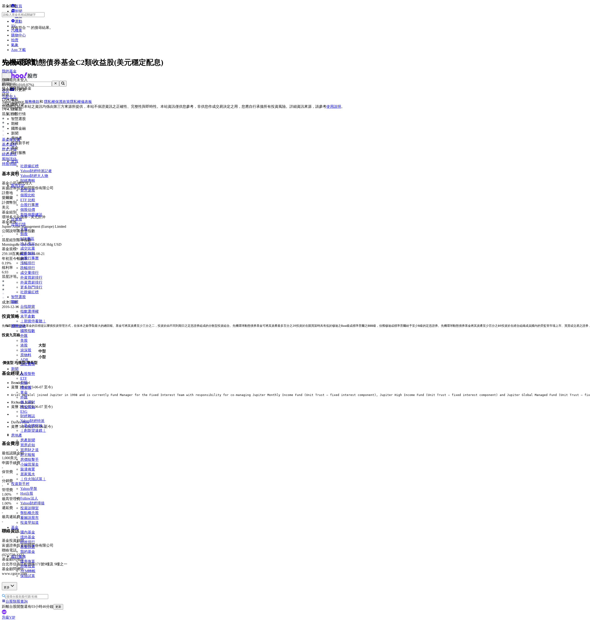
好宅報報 (27, 455)
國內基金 (27, 532)
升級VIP (8, 617)
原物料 (25, 355)
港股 (24, 345)
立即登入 (9, 97)
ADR (24, 360)
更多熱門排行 (31, 287)
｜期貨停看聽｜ (33, 321)
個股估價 (27, 210)
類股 (24, 234)
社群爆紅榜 (29, 166)
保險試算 (27, 576)
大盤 (24, 229)
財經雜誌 (27, 416)
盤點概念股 (29, 513)
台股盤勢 (27, 374)
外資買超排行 (31, 277)
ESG (23, 411)
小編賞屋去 (29, 464)
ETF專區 (27, 239)
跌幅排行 (27, 268)
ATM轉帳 (27, 571)
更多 (7, 587)
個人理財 (27, 402)
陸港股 (25, 387)
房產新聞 (27, 440)
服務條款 (32, 102)
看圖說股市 (29, 518)
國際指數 (27, 331)
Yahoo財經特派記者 (36, 171)
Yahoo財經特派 (32, 421)
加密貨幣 (27, 364)
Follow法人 (29, 498)
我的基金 (27, 552)
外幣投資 (27, 566)
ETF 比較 (27, 200)
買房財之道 (29, 450)
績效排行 (27, 542)
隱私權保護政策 (57, 102)
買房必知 (27, 445)
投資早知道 (29, 522)
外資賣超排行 (31, 282)
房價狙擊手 (29, 459)
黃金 (24, 392)
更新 (58, 606)
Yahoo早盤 (28, 489)
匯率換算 (27, 561)
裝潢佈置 (27, 469)
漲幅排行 (27, 263)
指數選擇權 (29, 311)
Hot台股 (26, 493)
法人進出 (27, 244)
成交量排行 (29, 273)
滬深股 (25, 350)
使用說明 (333, 106)
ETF (23, 378)
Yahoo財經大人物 (34, 176)
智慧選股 (27, 190)
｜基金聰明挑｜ (33, 426)
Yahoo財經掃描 (32, 503)
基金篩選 (27, 547)
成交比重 (27, 248)
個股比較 (27, 195)
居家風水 (27, 474)
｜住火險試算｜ (33, 479)
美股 (24, 340)
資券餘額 (27, 253)
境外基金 (27, 537)
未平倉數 (27, 316)
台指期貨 (27, 307)
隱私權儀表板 (81, 102)
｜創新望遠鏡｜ (33, 430)
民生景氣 (27, 407)
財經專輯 (27, 181)
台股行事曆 (29, 205)
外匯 (24, 336)
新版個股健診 (31, 214)
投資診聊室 (29, 508)
